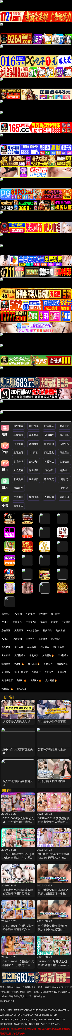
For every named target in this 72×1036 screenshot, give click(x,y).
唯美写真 (49, 479)
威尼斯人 (6, 613)
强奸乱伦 (34, 426)
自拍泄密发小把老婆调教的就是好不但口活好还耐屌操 (17, 893)
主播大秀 (30, 638)
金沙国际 (6, 672)
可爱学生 (49, 461)
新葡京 (54, 622)
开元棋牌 (30, 613)
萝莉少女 (64, 426)
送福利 (43, 622)
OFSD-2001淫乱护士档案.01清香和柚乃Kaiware (53, 963)
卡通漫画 (18, 479)
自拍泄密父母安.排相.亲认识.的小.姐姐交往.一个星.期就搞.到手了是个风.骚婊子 (53, 931)
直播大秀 (61, 672)
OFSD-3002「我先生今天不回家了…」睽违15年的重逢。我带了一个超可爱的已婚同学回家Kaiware (18, 966)
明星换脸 (34, 470)
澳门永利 (55, 613)
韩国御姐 (34, 443)
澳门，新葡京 (21, 672)
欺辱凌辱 (18, 452)
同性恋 (64, 488)
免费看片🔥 (48, 655)
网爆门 (64, 479)
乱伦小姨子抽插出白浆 (52, 781)
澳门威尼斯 (7, 680)
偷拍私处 (6, 647)
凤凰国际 (18, 630)
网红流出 (49, 452)
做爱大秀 (49, 672)
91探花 (33, 452)
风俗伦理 (64, 497)
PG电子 (5, 622)
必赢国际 (6, 630)
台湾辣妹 (18, 443)
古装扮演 (18, 461)
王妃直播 (43, 638)
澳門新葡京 (20, 655)
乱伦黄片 (55, 638)
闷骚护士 (64, 470)
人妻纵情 (49, 497)
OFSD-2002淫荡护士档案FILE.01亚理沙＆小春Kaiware (54, 857)
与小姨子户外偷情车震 (52, 721)
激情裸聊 (6, 663)
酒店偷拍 (17, 638)
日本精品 (34, 434)
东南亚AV (64, 443)
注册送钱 (17, 622)
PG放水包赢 (33, 630)
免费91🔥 (22, 680)
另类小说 (18, 505)
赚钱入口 (21, 688)
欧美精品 (49, 426)
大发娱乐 (6, 655)
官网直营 (43, 613)
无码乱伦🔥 (34, 663)
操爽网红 (47, 630)
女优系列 (34, 461)
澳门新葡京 (58, 647)
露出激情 (34, 479)
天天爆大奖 (62, 663)
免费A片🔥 (36, 680)
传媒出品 (18, 488)
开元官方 (48, 663)
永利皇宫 (33, 655)
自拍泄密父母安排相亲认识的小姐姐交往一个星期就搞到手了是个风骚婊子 (53, 893)
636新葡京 (63, 655)
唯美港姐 (49, 443)
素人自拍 (64, 434)
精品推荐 (18, 426)
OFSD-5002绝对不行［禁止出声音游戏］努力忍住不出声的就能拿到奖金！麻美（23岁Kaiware (18, 859)
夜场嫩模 (31, 647)
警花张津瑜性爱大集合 (52, 749)
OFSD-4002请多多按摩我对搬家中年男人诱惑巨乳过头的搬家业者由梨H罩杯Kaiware (54, 823)
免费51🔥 (19, 663)
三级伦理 (18, 434)
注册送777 (31, 622)
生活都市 (18, 497)
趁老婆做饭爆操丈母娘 (16, 721)
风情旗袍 (18, 470)
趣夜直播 (18, 647)
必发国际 (44, 647)
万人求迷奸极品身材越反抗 (17, 782)
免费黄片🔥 (7, 688)
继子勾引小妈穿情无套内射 (17, 751)
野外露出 (64, 452)
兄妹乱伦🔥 (51, 680)
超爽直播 (60, 630)
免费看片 (36, 672)
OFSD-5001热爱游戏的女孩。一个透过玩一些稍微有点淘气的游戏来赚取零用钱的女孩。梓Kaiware (18, 823)
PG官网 (18, 613)
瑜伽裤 (49, 470)
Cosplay (49, 434)
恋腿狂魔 (64, 461)
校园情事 (34, 497)
